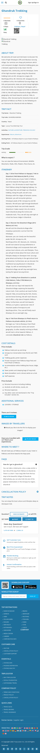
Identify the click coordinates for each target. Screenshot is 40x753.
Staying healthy (9, 668)
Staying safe (8, 663)
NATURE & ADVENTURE (15, 130)
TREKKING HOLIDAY (29, 130)
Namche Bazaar (9, 611)
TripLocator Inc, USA (21, 742)
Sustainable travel (10, 683)
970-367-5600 (9, 530)
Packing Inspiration (11, 666)
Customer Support (10, 654)
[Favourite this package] (20, 18)
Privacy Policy (9, 695)
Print (16, 519)
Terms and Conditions (11, 692)
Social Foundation (10, 680)
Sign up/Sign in (33, 2)
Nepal (23, 26)
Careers (6, 636)
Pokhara (17, 26)
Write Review (9, 416)
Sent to (30, 519)
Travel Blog (8, 707)
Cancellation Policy (11, 651)
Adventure (18, 134)
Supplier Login (18, 720)
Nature (12, 134)
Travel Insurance (10, 712)
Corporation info (10, 639)
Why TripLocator (10, 677)
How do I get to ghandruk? (13, 464)
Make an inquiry (18, 514)
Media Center (8, 633)
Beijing (25, 611)
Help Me (6, 648)
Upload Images (31, 439)
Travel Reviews (9, 709)
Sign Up (32, 596)
